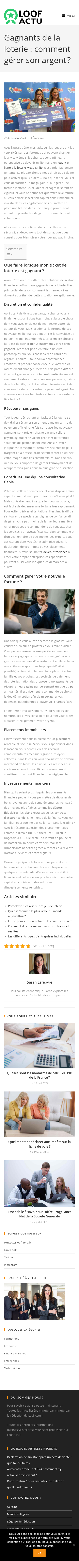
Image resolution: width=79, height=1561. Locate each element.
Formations (11, 1338)
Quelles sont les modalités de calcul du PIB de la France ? (39, 1075)
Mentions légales (18, 1514)
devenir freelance (55, 552)
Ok (39, 1552)
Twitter (8, 1257)
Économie (38, 138)
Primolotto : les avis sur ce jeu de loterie (35, 906)
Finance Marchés (15, 1353)
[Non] (74, 1545)
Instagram (10, 1265)
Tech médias (12, 1368)
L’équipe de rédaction (21, 1521)
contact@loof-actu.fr (17, 1242)
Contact (12, 1506)
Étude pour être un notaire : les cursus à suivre (40, 921)
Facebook (10, 1250)
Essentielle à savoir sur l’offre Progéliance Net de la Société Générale (40, 1214)
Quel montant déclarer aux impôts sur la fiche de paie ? (39, 1144)
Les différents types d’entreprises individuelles (40, 936)
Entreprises (11, 1361)
